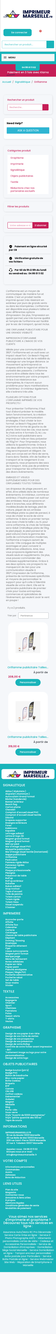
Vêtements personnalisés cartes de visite (27, 1239)
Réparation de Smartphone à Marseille (34, 1263)
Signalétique (17, 170)
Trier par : (12, 615)
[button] (28, 67)
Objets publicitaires (21, 176)
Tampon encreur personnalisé (33, 1253)
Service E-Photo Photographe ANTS (28, 1236)
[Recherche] (50, 44)
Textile (14, 182)
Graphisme (17, 158)
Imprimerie (16, 164)
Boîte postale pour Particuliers (22, 1256)
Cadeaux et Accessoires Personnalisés (29, 1242)
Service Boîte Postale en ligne (26, 1257)
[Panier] (39, 32)
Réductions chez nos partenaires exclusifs (22, 189)
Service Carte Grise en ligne (20, 1235)
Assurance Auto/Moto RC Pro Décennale (27, 1232)
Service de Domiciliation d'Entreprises (27, 1245)
